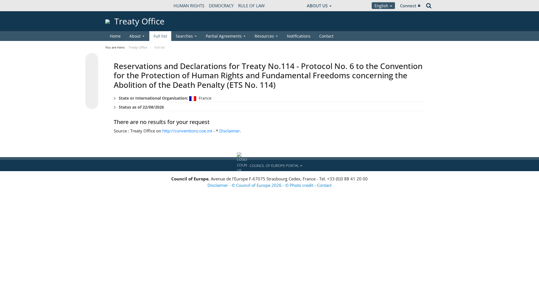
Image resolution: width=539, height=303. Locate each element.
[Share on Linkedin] (92, 92)
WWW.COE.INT (119, 5)
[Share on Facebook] (92, 81)
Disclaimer (229, 131)
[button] (269, 165)
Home (115, 36)
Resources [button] (264, 36)
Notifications (298, 36)
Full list (160, 36)
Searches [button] (184, 36)
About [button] (135, 36)
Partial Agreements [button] (224, 36)
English (381, 5)
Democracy (221, 5)
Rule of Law (251, 5)
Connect (408, 5)
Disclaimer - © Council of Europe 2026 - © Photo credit (260, 185)
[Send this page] (92, 102)
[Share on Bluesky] (92, 60)
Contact (326, 36)
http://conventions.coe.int (187, 131)
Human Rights (188, 5)
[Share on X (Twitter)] (92, 70)
